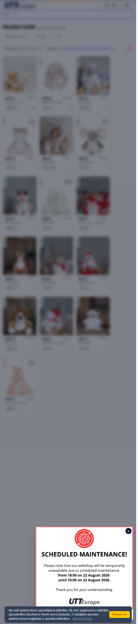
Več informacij (82, 618)
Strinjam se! (119, 614)
